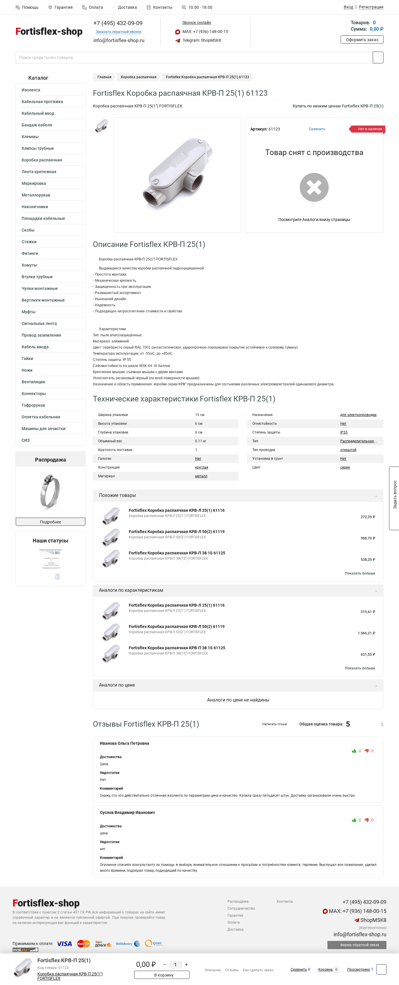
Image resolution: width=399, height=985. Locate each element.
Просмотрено (358, 969)
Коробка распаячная (42, 160)
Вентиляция (33, 382)
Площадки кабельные (43, 218)
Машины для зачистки (43, 428)
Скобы (28, 230)
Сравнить (299, 969)
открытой (348, 450)
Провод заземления (41, 335)
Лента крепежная (39, 171)
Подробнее (50, 522)
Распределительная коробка (364, 441)
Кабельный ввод (38, 113)
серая (345, 467)
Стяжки (29, 241)
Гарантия (64, 7)
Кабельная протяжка (42, 101)
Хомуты (29, 265)
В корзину (163, 975)
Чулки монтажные (40, 288)
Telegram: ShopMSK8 (201, 40)
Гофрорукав (33, 405)
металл (201, 476)
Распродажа (238, 901)
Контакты (162, 7)
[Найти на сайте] (378, 57)
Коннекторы (34, 393)
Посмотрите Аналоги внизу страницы (314, 219)
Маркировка (34, 183)
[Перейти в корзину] (345, 26)
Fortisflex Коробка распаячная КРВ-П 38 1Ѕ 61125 (177, 553)
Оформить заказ (362, 39)
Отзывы (231, 970)
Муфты (28, 311)
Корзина (325, 969)
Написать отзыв (274, 724)
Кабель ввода (35, 346)
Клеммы (30, 136)
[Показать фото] (101, 126)
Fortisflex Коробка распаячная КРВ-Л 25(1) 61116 (177, 510)
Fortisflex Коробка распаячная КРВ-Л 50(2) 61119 (177, 531)
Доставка (127, 7)
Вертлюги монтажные (43, 300)
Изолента (31, 90)
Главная (105, 77)
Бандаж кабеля (37, 125)
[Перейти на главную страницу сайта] (48, 31)
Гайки (27, 358)
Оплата (96, 7)
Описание (213, 970)
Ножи (27, 370)
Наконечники (35, 206)
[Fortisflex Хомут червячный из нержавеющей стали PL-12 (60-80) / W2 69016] (50, 492)
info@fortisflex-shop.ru (359, 934)
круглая (201, 467)
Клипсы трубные (38, 148)
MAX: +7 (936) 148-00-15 (205, 31)
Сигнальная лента (39, 323)
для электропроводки (358, 415)
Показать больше (360, 573)
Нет (198, 459)
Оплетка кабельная (41, 417)
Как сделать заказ (258, 970)
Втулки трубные (37, 276)
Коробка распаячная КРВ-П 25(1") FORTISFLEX (70, 976)
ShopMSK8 (372, 920)
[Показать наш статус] (50, 565)
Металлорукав (36, 195)
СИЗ (26, 440)
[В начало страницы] (381, 969)
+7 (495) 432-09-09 (117, 23)
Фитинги (30, 253)
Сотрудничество (241, 908)
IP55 (344, 432)
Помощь (30, 7)
